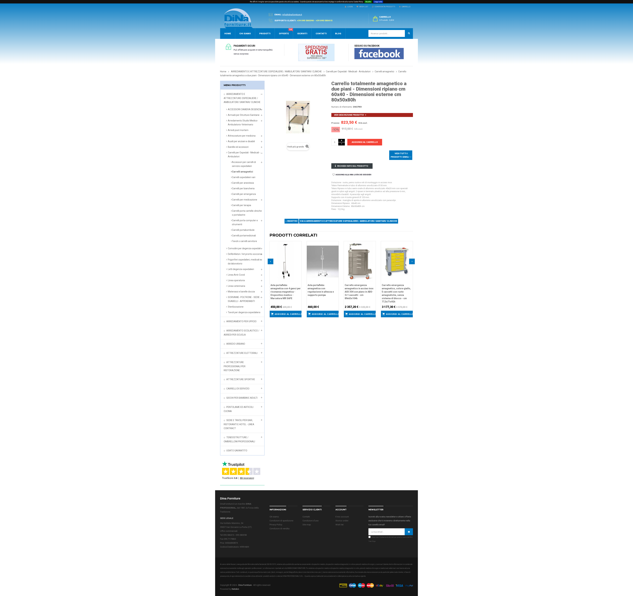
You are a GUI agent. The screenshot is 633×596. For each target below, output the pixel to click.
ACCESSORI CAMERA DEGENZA (244, 109)
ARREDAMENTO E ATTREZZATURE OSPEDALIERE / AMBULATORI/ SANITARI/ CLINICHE (242, 98)
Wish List (363, 7)
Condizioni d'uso (310, 520)
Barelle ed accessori (238, 147)
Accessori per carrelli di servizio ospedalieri (244, 164)
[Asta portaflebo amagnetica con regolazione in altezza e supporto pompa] (323, 261)
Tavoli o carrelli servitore (244, 241)
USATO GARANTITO (236, 450)
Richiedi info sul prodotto (352, 166)
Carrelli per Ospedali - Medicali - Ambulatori (244, 154)
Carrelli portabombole (243, 230)
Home (223, 71)
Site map (306, 524)
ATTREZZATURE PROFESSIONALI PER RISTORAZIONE (234, 366)
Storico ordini (341, 520)
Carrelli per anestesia (243, 183)
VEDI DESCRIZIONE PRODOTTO (349, 115)
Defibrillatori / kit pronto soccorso (245, 254)
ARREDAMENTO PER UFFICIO (241, 321)
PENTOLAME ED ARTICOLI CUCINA (238, 409)
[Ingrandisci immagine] (299, 252)
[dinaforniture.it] (238, 18)
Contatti (306, 516)
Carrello (405, 7)
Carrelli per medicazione (244, 199)
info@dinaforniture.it (292, 14)
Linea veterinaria (236, 286)
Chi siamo (274, 516)
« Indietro (292, 221)
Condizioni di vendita (279, 528)
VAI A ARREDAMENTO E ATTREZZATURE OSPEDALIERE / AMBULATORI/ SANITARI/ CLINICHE (348, 221)
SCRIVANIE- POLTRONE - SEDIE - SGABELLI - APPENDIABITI (244, 299)
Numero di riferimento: (342, 107)
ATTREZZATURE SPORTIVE (240, 379)
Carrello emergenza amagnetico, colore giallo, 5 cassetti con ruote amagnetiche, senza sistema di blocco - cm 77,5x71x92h (396, 293)
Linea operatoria (236, 280)
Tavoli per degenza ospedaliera (244, 312)
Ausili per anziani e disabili (241, 141)
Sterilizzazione (235, 306)
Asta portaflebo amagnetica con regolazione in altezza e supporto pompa (321, 290)
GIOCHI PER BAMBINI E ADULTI (241, 398)
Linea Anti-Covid (236, 274)
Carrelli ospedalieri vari (243, 177)
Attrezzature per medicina (242, 135)
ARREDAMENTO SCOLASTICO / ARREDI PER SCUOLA (241, 332)
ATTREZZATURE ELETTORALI (241, 353)
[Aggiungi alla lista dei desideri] (299, 243)
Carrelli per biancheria (243, 188)
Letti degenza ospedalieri (241, 269)
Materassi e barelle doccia (241, 291)
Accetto (368, 2)
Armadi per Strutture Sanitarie (243, 115)
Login (349, 7)
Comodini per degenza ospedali (244, 248)
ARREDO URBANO (235, 343)
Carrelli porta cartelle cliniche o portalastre (247, 213)
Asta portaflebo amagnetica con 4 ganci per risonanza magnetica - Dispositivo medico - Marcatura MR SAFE (286, 292)
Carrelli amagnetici (242, 171)
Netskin (235, 589)
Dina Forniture (245, 585)
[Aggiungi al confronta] (299, 247)
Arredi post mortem (238, 130)
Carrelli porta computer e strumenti (245, 222)
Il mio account (342, 516)
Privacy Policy (276, 524)
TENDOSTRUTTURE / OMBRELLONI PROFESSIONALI (239, 439)
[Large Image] (376, 585)
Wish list (339, 524)
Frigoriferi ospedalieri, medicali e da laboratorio (244, 261)
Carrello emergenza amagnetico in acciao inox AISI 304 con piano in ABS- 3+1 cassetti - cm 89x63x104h (359, 292)
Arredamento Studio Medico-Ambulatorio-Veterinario (243, 122)
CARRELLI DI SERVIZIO (237, 388)
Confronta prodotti (384, 7)
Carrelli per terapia (241, 205)
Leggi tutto (378, 2)
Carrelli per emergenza (244, 194)
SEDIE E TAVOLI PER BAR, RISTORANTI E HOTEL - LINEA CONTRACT (239, 424)
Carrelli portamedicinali (244, 235)
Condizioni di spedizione (281, 520)
